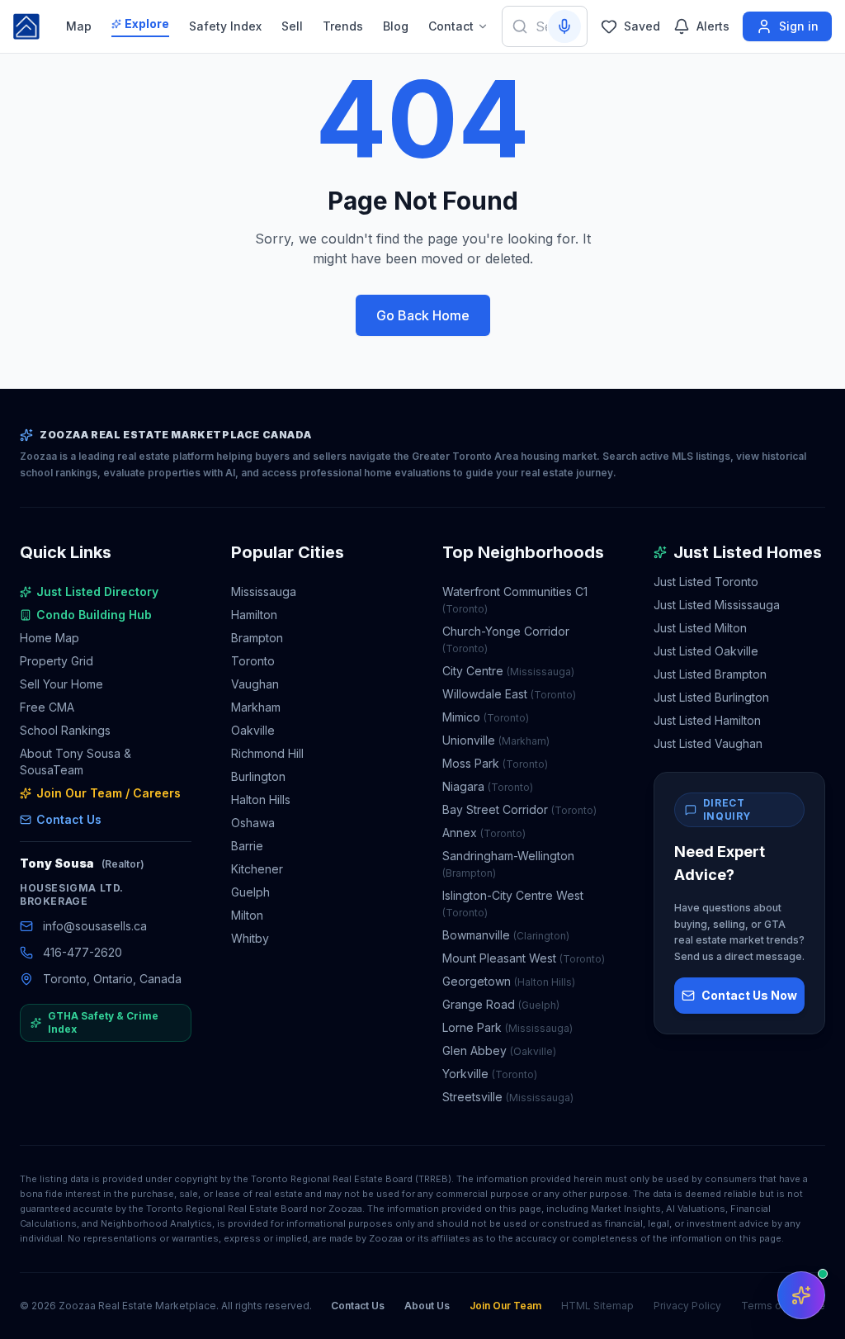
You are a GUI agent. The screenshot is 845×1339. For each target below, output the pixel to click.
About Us (427, 1305)
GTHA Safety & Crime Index (103, 1022)
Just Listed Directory (97, 591)
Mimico (485, 717)
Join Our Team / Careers (108, 793)
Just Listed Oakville (706, 651)
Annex (484, 833)
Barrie (247, 846)
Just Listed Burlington (711, 697)
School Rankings (65, 730)
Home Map (49, 638)
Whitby (250, 938)
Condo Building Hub (94, 615)
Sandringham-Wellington (508, 864)
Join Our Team (505, 1305)
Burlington (258, 776)
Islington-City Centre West (512, 903)
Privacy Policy (687, 1305)
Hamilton (254, 615)
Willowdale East (509, 694)
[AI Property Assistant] (801, 1295)
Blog (395, 26)
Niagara (487, 786)
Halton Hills (260, 800)
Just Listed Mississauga (717, 605)
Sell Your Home (61, 684)
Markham (256, 707)
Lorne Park (507, 1027)
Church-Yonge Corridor (505, 639)
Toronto (253, 661)
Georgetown (508, 981)
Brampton (257, 638)
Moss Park (495, 763)
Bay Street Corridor (519, 809)
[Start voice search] (564, 26)
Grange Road (500, 1004)
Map (79, 26)
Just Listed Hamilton (707, 720)
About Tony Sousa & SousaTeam (75, 761)
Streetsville (508, 1097)
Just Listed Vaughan (708, 743)
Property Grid (56, 661)
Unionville (496, 740)
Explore (147, 24)
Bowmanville (505, 935)
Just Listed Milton (700, 628)
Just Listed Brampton (710, 674)
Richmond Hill (267, 753)
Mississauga (263, 591)
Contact (451, 26)
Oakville (253, 730)
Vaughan (255, 684)
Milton (247, 915)
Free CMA (47, 707)
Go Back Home (423, 315)
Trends (343, 26)
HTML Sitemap (597, 1305)
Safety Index (225, 26)
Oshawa (253, 823)
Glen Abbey (499, 1050)
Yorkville (489, 1074)
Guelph (250, 892)
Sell (292, 26)
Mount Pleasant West (523, 958)
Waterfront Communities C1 (515, 599)
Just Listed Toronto (706, 582)
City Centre (508, 671)
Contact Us (68, 819)
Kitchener (257, 869)
